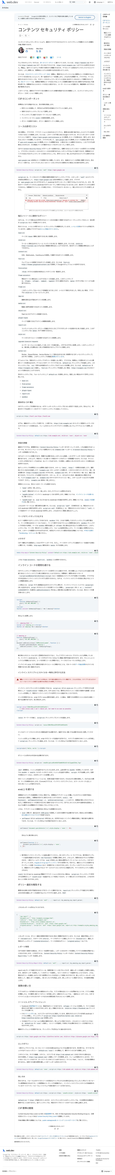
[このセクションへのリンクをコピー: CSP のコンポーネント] (41, 99)
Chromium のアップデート (85, 1156)
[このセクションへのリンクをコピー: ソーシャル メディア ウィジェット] (47, 1002)
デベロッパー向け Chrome (84, 1153)
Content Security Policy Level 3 (47, 1116)
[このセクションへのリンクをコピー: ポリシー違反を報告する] (43, 885)
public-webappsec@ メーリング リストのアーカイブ (59, 1120)
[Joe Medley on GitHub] (27, 52)
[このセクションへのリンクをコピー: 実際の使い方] (32, 986)
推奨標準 (48, 1114)
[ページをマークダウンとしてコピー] (26, 35)
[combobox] (78, 2)
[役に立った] (90, 24)
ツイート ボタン (29, 1014)
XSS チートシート (26, 82)
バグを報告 (62, 1153)
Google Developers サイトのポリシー (48, 1138)
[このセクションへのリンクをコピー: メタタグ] (26, 539)
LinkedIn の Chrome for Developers (102, 1159)
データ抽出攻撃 (80, 664)
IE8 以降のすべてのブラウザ (31, 815)
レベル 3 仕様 (75, 226)
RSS (97, 1163)
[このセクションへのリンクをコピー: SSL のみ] (26, 1077)
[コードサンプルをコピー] (97, 168)
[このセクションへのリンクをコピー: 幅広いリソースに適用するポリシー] (48, 216)
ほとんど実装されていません (49, 229)
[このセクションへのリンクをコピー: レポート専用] (30, 947)
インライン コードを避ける (85, 494)
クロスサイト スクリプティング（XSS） (38, 74)
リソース (27, 2)
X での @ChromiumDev (102, 1153)
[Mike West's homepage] (40, 52)
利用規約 (4, 1171)
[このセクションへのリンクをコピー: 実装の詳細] (28, 443)
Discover (36, 2)
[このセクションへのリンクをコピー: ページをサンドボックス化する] (44, 516)
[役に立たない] (93, 24)
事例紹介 (79, 1159)
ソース (59, 57)
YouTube (98, 1156)
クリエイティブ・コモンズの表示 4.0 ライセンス (53, 1136)
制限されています (58, 357)
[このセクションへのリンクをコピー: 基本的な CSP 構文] (34, 402)
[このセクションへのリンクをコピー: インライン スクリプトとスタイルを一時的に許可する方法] (66, 673)
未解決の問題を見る (64, 1156)
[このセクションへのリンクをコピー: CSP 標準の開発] (34, 1108)
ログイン (110, 2)
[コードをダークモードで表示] (95, 168)
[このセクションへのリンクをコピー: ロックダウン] (30, 1044)
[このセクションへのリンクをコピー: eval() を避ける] (35, 789)
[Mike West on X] (37, 52)
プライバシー (12, 1171)
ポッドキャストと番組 (83, 1161)
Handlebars (38, 865)
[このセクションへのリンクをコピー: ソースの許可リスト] (38, 127)
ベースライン (47, 2)
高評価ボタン (34, 1006)
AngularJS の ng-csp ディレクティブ (46, 863)
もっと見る (58, 2)
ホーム (20, 24)
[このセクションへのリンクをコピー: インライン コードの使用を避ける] (52, 565)
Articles (5, 8)
